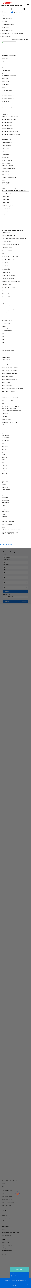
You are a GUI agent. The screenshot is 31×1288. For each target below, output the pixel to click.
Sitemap (23, 1282)
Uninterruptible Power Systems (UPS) (12, 230)
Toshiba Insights (5, 1226)
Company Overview (6, 1218)
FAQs (3, 1186)
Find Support (4, 1193)
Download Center (6, 1178)
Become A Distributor (6, 1208)
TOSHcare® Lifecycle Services (8, 1202)
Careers (3, 1229)
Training (3, 1183)
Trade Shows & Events (6, 1221)
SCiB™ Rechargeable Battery (10, 189)
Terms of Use (14, 1280)
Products (5, 544)
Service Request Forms (7, 1199)
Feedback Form (5, 1211)
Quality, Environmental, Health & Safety (10, 1232)
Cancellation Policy (22, 1280)
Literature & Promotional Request (9, 1181)
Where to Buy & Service (7, 1196)
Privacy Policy (7, 1280)
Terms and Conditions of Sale (13, 1282)
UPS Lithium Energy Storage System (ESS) (14, 190)
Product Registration (6, 1205)
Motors (11, 544)
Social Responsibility (6, 1235)
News (3, 1224)
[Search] (23, 9)
